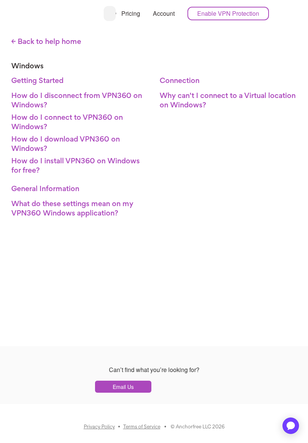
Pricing (130, 13)
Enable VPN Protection (228, 13)
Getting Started (37, 81)
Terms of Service (141, 427)
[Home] (97, 13)
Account (164, 13)
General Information (45, 189)
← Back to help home (46, 42)
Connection (179, 81)
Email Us (123, 386)
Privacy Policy (99, 427)
